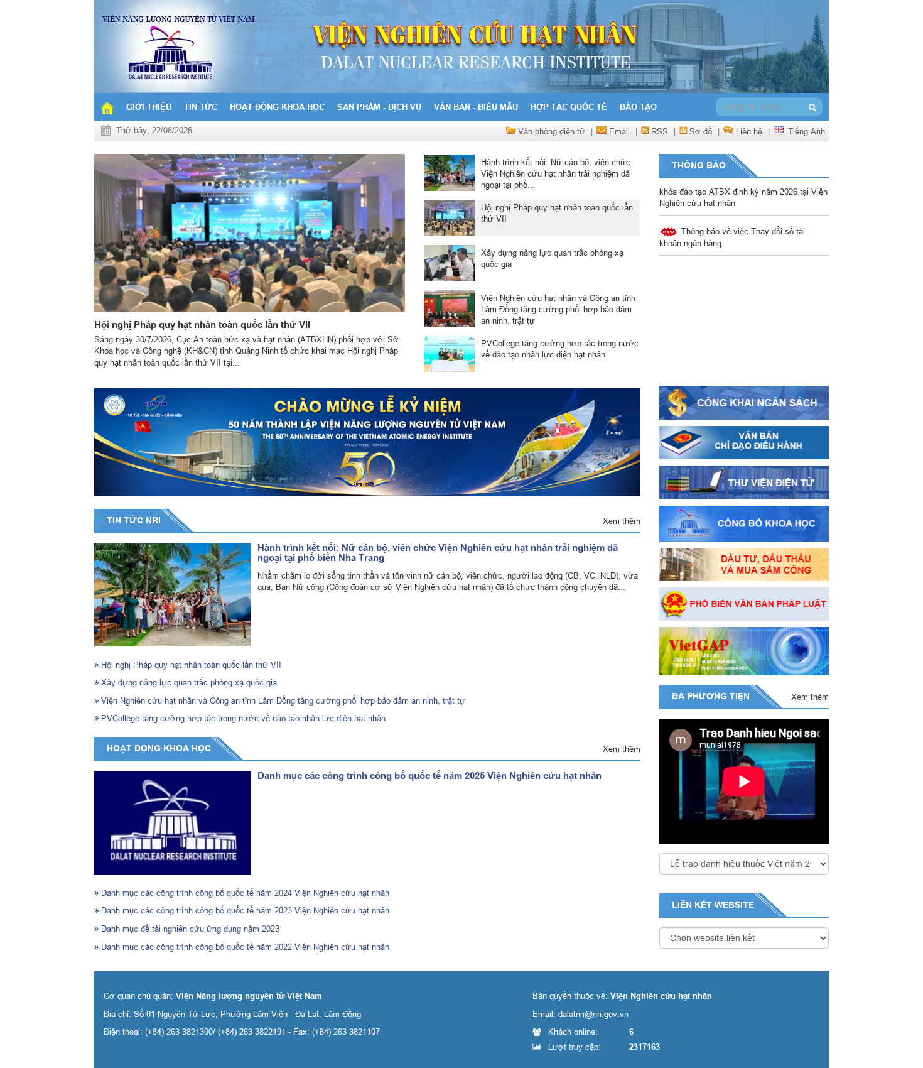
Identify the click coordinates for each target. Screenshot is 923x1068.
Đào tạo (638, 107)
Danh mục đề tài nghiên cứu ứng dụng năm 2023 (189, 929)
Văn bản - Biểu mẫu (476, 107)
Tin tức (200, 107)
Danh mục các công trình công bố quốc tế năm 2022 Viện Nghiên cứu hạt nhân (244, 947)
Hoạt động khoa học (277, 107)
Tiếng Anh (806, 131)
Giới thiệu (148, 107)
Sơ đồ (700, 131)
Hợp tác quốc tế (569, 107)
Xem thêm (621, 521)
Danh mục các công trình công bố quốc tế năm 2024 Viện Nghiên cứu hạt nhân (244, 893)
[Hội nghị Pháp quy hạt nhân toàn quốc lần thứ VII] (249, 233)
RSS (659, 131)
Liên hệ (749, 131)
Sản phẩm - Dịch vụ (379, 107)
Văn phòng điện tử (551, 131)
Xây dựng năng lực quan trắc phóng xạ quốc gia (188, 682)
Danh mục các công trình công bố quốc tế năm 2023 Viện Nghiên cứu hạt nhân (244, 910)
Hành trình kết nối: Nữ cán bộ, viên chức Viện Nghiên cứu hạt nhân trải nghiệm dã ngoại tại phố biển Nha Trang (437, 553)
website (734, 905)
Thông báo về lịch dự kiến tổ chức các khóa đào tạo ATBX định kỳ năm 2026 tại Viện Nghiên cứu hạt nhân (743, 269)
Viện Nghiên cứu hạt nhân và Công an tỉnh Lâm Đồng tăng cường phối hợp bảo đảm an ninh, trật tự (282, 700)
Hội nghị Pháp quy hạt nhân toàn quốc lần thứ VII (202, 324)
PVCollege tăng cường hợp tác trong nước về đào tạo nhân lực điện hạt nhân (242, 718)
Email (619, 131)
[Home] (461, 45)
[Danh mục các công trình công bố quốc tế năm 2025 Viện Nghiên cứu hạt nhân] (172, 823)
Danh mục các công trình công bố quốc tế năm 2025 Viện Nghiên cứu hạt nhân (429, 776)
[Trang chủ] (107, 107)
